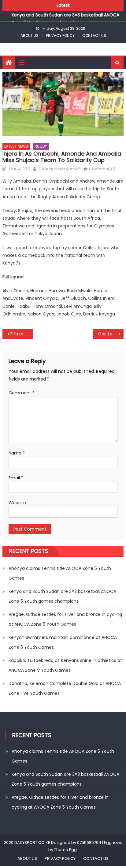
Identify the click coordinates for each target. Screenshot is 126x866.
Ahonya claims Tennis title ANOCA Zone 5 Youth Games (60, 573)
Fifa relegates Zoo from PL (21, 334)
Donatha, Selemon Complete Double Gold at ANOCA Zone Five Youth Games (65, 688)
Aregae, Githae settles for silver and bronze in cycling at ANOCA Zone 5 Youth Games (65, 619)
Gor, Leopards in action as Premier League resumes (111, 334)
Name (17, 453)
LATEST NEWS (16, 146)
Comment (22, 393)
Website (17, 503)
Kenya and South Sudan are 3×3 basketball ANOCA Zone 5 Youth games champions (62, 596)
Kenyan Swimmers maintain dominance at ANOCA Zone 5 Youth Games (63, 642)
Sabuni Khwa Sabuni (59, 169)
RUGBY (41, 146)
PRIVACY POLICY (60, 35)
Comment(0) (102, 169)
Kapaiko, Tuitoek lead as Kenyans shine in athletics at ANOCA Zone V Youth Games (65, 665)
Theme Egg (65, 849)
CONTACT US (94, 35)
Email (16, 478)
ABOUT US (29, 35)
